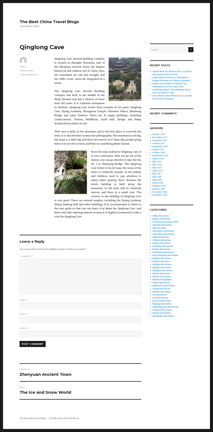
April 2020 (157, 171)
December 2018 (159, 192)
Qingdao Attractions (162, 264)
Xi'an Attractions (160, 298)
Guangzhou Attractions (163, 234)
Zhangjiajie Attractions (163, 316)
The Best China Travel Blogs (49, 21)
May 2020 (157, 167)
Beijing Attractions (161, 219)
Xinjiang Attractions (161, 304)
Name (24, 300)
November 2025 (159, 140)
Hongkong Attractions (163, 252)
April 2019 (157, 180)
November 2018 (159, 195)
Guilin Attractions (160, 237)
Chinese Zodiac (159, 228)
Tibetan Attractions (161, 292)
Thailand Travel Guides (163, 285)
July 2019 (156, 174)
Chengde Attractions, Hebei (165, 222)
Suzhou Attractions (161, 282)
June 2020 (157, 164)
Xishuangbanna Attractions (165, 307)
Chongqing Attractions (163, 231)
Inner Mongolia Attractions (165, 255)
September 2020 (160, 155)
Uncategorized (159, 295)
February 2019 (159, 186)
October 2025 (158, 143)
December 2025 (159, 137)
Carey (22, 66)
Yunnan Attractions (161, 313)
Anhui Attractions (160, 216)
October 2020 (158, 152)
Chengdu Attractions (162, 225)
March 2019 (157, 183)
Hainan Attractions (161, 243)
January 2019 (158, 189)
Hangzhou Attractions (162, 246)
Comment (26, 256)
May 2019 (156, 177)
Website (24, 328)
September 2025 (160, 146)
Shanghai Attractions (162, 270)
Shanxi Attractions (161, 273)
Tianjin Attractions (161, 288)
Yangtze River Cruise (162, 310)
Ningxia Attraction (161, 261)
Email (24, 314)
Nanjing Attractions (161, 258)
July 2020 (156, 161)
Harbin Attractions (161, 249)
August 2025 (158, 149)
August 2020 (158, 158)
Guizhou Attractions (29, 74)
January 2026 (158, 134)
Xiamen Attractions (161, 301)
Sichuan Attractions (161, 276)
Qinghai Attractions (161, 267)
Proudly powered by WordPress (64, 418)
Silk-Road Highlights (162, 279)
